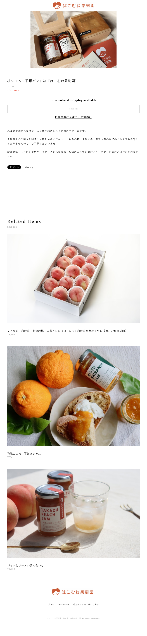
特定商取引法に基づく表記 (86, 604)
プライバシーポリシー (58, 604)
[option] (73, 39)
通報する (29, 167)
